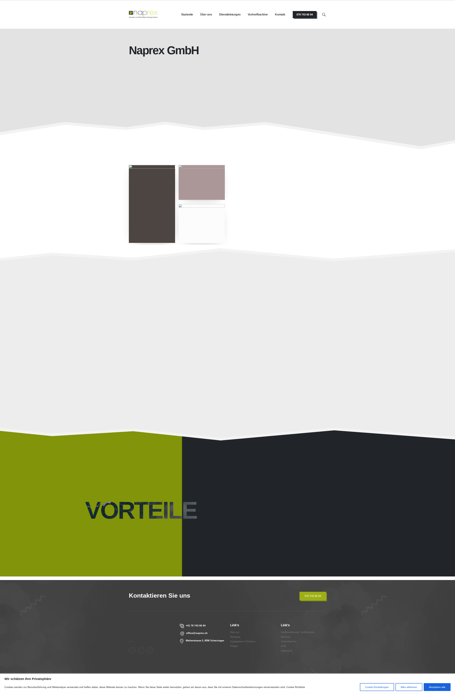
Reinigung (235, 637)
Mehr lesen (238, 142)
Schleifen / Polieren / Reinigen (161, 322)
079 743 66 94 (304, 14)
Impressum (286, 651)
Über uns (206, 14)
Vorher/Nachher (258, 14)
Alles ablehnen (409, 687)
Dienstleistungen (230, 14)
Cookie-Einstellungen (377, 687)
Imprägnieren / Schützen (223, 322)
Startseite (187, 14)
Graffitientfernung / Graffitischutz (150, 377)
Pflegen (274, 322)
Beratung (276, 379)
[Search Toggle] (324, 14)
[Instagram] (141, 650)
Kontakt (280, 14)
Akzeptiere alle (437, 687)
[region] (227, 684)
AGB (283, 646)
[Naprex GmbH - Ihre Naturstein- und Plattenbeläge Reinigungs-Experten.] (143, 14)
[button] (184, 345)
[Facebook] (132, 650)
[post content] (160, 317)
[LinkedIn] (150, 650)
